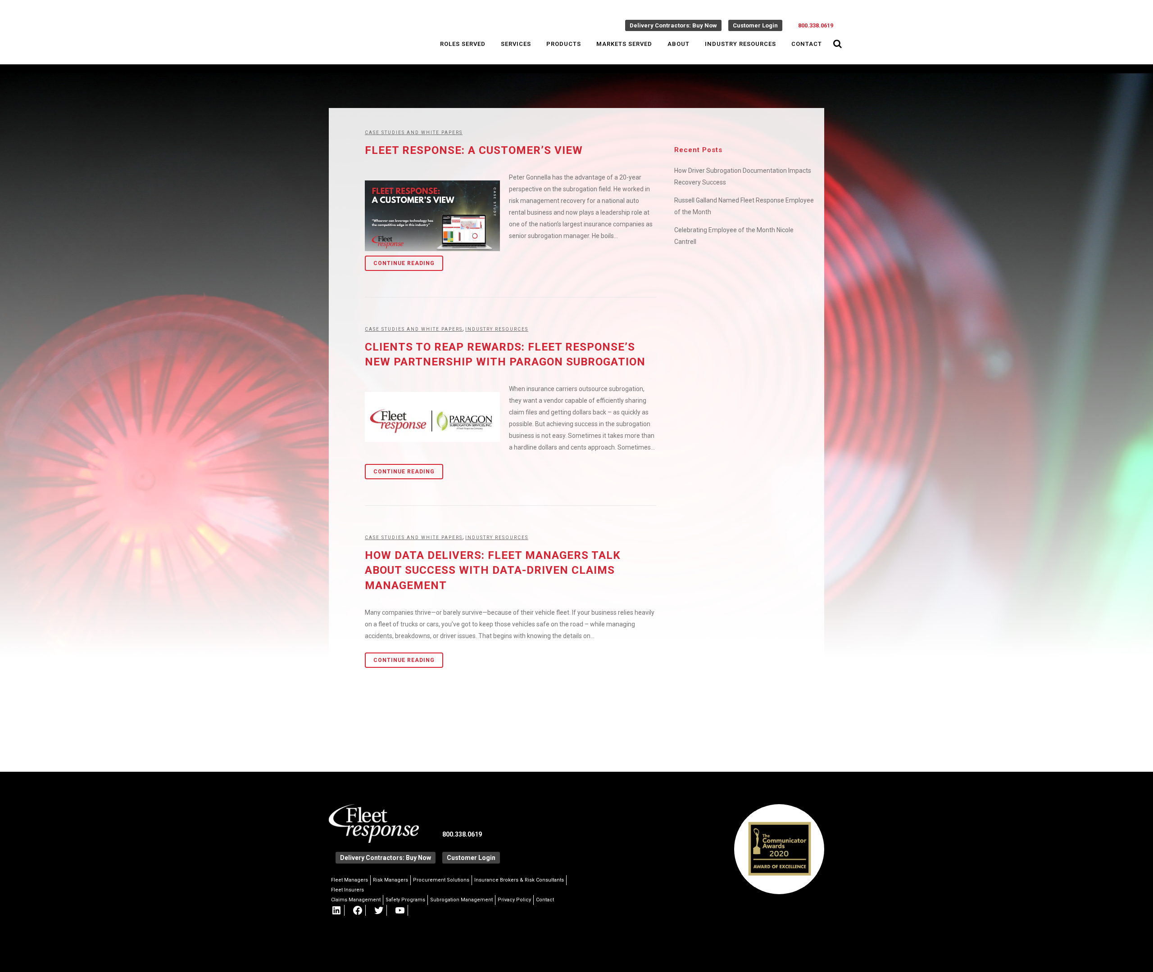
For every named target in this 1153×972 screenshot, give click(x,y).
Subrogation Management (461, 900)
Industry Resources (496, 329)
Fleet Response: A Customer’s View (474, 150)
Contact (545, 900)
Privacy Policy (514, 900)
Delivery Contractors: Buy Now (673, 25)
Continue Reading (404, 263)
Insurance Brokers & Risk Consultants (519, 880)
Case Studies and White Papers (414, 132)
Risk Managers (390, 880)
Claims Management (356, 900)
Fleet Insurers (347, 890)
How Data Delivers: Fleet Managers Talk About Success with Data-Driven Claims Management (493, 570)
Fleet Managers (349, 880)
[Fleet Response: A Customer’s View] (432, 215)
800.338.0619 (815, 25)
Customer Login (755, 25)
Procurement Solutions (441, 880)
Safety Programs (405, 900)
